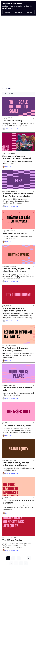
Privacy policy (13, 6)
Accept (7, 12)
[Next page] (21, 563)
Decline (29, 12)
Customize (18, 12)
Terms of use (25, 6)
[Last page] (26, 563)
